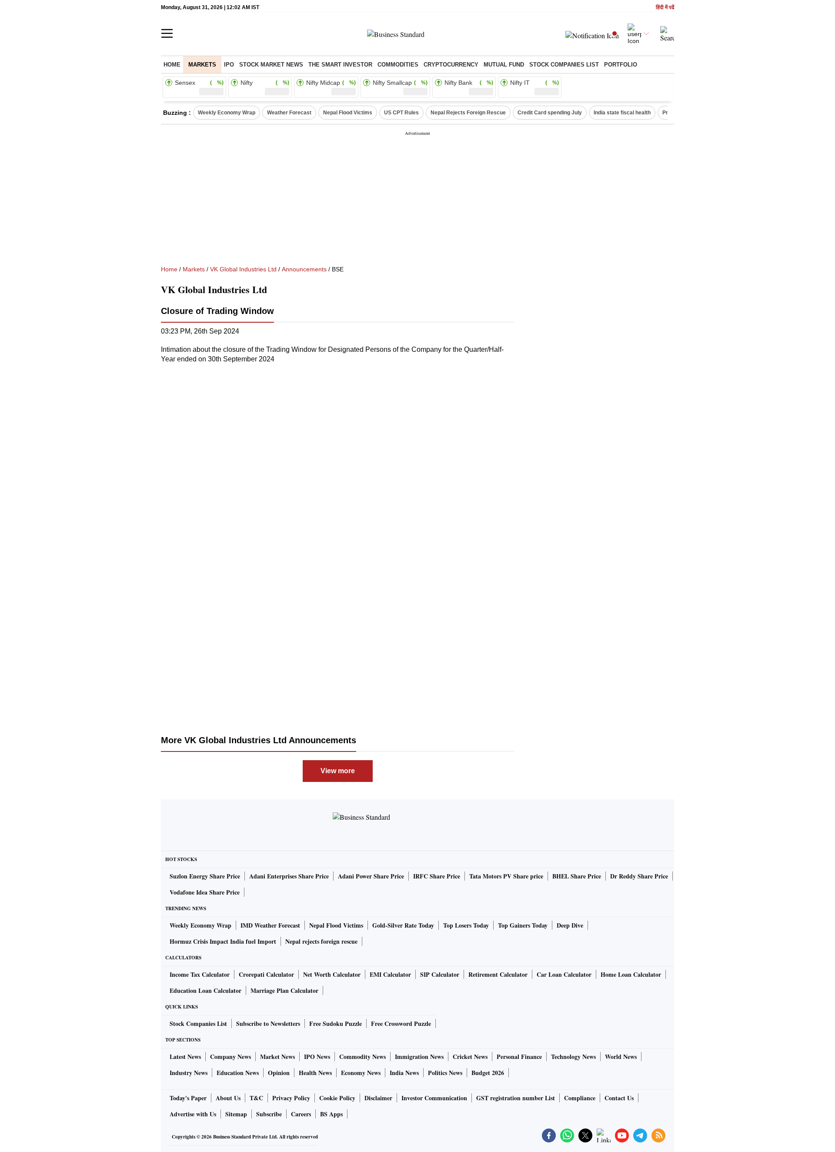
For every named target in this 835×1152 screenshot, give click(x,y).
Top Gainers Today (523, 925)
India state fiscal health (622, 113)
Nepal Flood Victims (347, 113)
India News (404, 1072)
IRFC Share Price (436, 876)
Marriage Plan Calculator (284, 990)
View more (338, 771)
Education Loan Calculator (205, 990)
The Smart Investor (340, 64)
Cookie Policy (337, 1097)
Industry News (188, 1072)
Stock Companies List (198, 1023)
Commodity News (362, 1056)
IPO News (317, 1056)
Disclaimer (378, 1097)
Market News (277, 1056)
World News (621, 1056)
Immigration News (419, 1056)
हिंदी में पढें (665, 8)
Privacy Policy (291, 1097)
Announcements (304, 269)
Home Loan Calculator (631, 974)
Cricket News (470, 1056)
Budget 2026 (487, 1072)
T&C (256, 1097)
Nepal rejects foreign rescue (321, 941)
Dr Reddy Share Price (639, 876)
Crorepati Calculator (266, 974)
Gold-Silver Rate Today (403, 925)
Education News (238, 1072)
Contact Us (619, 1097)
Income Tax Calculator (200, 974)
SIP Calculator (439, 974)
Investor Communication (434, 1097)
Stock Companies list (564, 64)
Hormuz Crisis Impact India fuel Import (223, 941)
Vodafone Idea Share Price (205, 892)
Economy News (361, 1072)
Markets (202, 64)
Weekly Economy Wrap (226, 113)
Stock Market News (271, 64)
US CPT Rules (401, 113)
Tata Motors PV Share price (506, 876)
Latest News (185, 1056)
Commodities (397, 64)
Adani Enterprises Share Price (289, 876)
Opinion (279, 1072)
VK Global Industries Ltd (243, 269)
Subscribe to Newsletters (268, 1023)
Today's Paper (188, 1097)
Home (172, 64)
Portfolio (620, 64)
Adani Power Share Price (371, 876)
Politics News (445, 1072)
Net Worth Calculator (332, 974)
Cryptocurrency (451, 64)
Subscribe (269, 1114)
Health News (315, 1072)
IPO (229, 64)
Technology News (573, 1056)
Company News (230, 1056)
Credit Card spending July (550, 113)
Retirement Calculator (498, 974)
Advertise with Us (193, 1114)
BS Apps (331, 1114)
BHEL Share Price (576, 876)
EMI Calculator (390, 974)
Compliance (579, 1097)
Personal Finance (519, 1056)
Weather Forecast (289, 113)
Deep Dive (570, 925)
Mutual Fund (504, 64)
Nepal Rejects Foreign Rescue (468, 113)
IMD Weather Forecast (270, 925)
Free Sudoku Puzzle (335, 1023)
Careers (301, 1114)
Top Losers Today (466, 925)
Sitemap (236, 1114)
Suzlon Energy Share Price (205, 876)
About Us (228, 1097)
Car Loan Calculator (564, 974)
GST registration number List (515, 1097)
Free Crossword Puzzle (401, 1023)
